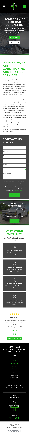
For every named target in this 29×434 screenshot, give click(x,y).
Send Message (14, 195)
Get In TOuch (14, 42)
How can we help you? (7, 173)
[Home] (14, 6)
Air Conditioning (14, 363)
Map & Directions (14, 379)
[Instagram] (16, 418)
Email (4, 160)
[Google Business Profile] (10, 418)
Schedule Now (14, 37)
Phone (4, 155)
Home (14, 358)
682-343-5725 (14, 397)
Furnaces (14, 366)
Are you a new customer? (8, 169)
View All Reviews (13, 338)
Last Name (5, 151)
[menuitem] (8, 427)
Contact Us (14, 369)
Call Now (14, 221)
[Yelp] (18, 418)
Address (5, 164)
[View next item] (16, 334)
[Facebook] (13, 418)
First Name (5, 146)
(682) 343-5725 (7, 121)
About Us (14, 360)
